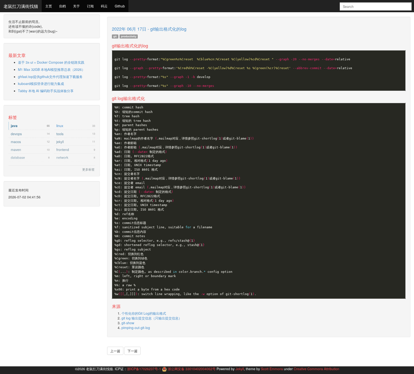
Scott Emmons (272, 368)
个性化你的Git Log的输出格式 (143, 313)
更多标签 (88, 169)
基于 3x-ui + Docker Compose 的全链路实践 (51, 62)
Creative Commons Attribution (316, 368)
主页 (48, 6)
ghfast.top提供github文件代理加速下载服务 (50, 76)
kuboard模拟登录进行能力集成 (41, 83)
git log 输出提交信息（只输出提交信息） (151, 318)
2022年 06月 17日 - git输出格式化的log (149, 29)
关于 (76, 6)
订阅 (90, 6)
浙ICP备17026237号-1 (144, 368)
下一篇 (132, 350)
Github (120, 6)
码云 (104, 6)
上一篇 (115, 350)
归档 (62, 6)
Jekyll (240, 368)
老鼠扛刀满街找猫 (21, 6)
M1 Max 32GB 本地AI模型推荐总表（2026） (51, 69)
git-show (127, 322)
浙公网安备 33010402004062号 (192, 368)
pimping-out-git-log (135, 327)
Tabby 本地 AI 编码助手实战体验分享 (46, 90)
